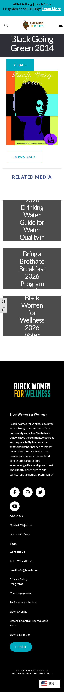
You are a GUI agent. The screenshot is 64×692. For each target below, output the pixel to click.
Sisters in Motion (20, 634)
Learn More (51, 9)
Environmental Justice (32, 190)
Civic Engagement (32, 289)
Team (13, 543)
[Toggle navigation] (53, 25)
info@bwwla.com (28, 570)
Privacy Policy (18, 579)
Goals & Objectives (21, 525)
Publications (32, 245)
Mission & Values (20, 534)
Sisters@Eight (18, 611)
